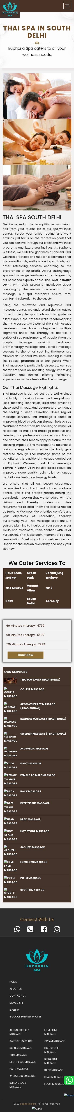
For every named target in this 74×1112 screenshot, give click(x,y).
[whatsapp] (17, 931)
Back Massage (30, 791)
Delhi (9, 601)
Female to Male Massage (37, 775)
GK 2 (49, 588)
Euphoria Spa (28, 1103)
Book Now (25, 655)
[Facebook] (43, 931)
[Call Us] (30, 931)
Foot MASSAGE (54, 1084)
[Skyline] (10, 9)
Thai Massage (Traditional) (40, 679)
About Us (16, 989)
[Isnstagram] (57, 931)
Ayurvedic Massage (34, 748)
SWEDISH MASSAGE (21, 1041)
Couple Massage (32, 689)
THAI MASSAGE (18, 1055)
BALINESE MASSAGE (21, 1048)
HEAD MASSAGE (53, 1077)
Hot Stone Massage (34, 831)
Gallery (15, 1009)
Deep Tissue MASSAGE (23, 1062)
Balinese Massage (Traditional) (43, 719)
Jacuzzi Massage (32, 847)
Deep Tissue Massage (35, 803)
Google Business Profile (25, 1016)
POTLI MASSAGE (19, 1069)
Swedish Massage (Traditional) (43, 734)
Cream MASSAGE (54, 1041)
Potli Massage (30, 878)
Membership (17, 1003)
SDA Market (14, 588)
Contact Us (18, 996)
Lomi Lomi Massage (33, 862)
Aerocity (52, 601)
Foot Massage (30, 763)
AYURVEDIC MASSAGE (22, 1076)
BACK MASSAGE (53, 1070)
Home (13, 982)
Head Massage (30, 819)
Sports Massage (32, 890)
